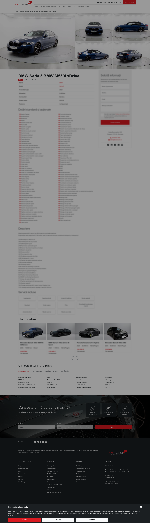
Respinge (58, 520)
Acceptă (24, 520)
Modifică (92, 520)
